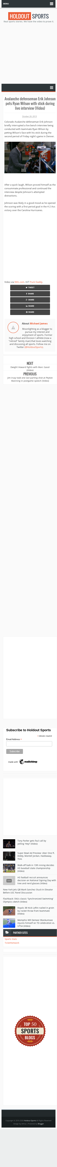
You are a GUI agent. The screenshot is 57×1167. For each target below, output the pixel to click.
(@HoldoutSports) (33, 347)
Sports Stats (11, 939)
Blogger (41, 1124)
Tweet (31, 287)
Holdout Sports (30, 1120)
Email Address (14, 739)
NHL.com (19, 281)
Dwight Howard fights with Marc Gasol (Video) (30, 369)
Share (31, 293)
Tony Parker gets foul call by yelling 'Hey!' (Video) (31, 842)
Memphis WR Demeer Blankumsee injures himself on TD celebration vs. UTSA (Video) (36, 923)
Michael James (39, 323)
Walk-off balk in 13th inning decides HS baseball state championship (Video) (35, 868)
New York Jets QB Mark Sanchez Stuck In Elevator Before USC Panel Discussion (28, 891)
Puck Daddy (36, 281)
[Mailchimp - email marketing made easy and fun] (23, 761)
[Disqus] (30, 678)
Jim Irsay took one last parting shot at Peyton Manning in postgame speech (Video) (30, 379)
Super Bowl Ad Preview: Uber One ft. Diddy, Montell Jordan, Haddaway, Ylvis (36, 856)
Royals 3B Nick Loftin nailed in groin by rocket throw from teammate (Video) (35, 910)
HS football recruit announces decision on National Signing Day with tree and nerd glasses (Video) (36, 880)
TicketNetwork (12, 942)
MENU (6, 3)
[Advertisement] (28, 53)
